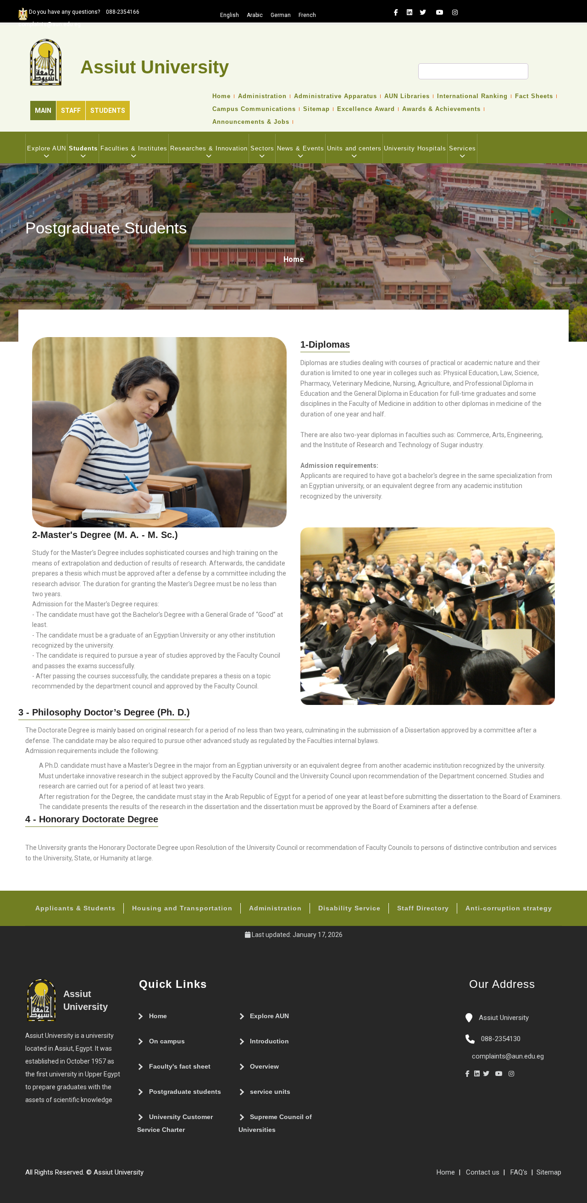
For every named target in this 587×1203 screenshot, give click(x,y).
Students (107, 110)
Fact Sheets (534, 96)
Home (221, 96)
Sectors (262, 148)
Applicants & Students (75, 908)
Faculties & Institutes (133, 148)
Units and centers (354, 148)
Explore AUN (46, 148)
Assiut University (503, 1018)
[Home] (175, 1176)
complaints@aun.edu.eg (507, 1056)
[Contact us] (166, 1176)
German (281, 15)
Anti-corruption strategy (508, 908)
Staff (71, 110)
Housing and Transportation (182, 908)
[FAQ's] (157, 1176)
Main (43, 110)
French (307, 15)
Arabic (255, 15)
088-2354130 (501, 1039)
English (229, 15)
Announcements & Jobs (250, 122)
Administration (262, 96)
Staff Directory (423, 908)
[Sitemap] (148, 1176)
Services (462, 148)
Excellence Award (366, 109)
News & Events (300, 148)
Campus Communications (254, 109)
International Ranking (472, 96)
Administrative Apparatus (335, 96)
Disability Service (349, 908)
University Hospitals (415, 148)
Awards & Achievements (441, 109)
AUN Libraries (407, 96)
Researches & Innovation (209, 148)
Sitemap (316, 109)
